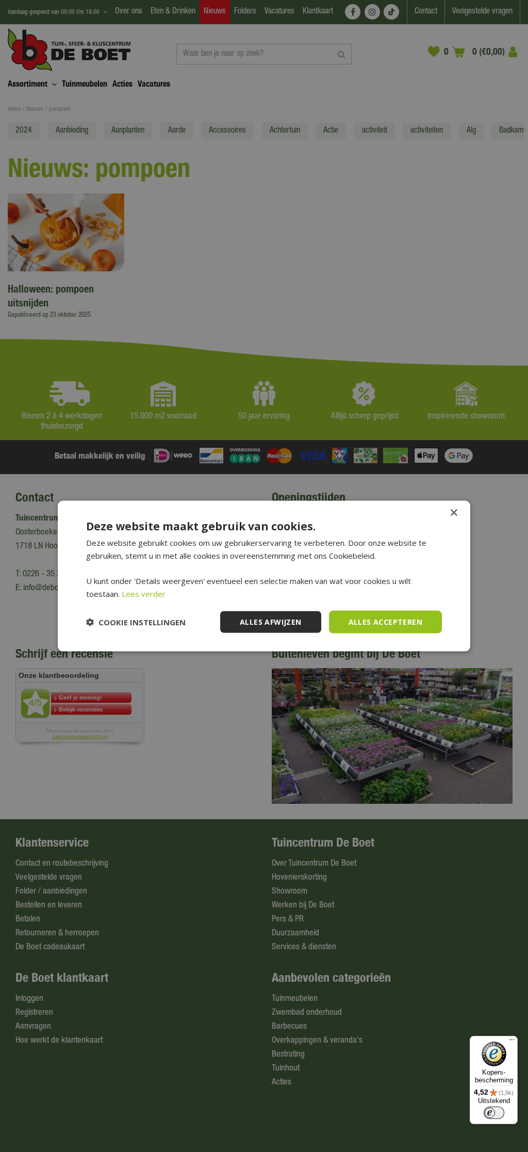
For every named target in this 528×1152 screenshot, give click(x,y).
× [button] (453, 512)
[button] (136, 622)
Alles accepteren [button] (385, 621)
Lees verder (144, 593)
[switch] (494, 1113)
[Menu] (511, 1042)
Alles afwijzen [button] (271, 621)
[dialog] (264, 576)
